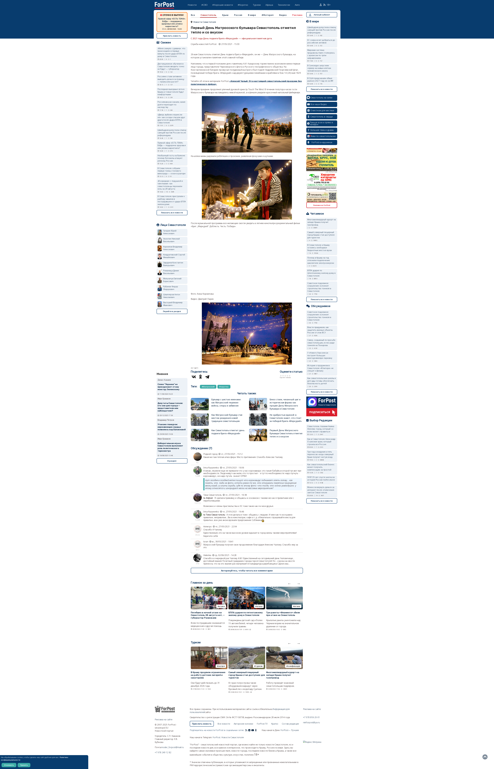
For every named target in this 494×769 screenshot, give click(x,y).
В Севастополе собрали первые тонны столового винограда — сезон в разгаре (172, 171)
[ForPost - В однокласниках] (256, 730)
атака (222, 606)
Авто (297, 4)
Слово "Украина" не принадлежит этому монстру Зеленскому (168, 387)
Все (193, 15)
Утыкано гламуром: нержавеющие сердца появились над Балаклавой (172, 427)
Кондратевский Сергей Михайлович (174, 256)
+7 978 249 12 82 (163, 752)
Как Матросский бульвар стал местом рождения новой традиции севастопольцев (226, 417)
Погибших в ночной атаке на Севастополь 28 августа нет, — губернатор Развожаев (208, 615)
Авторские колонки (243, 723)
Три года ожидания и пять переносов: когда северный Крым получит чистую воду (320, 454)
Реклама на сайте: (312, 709)
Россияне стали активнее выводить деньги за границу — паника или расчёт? (171, 79)
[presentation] (289, 583)
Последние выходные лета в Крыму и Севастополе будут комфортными (171, 92)
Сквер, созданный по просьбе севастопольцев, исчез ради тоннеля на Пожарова (321, 343)
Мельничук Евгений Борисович (172, 279)
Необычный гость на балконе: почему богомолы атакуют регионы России (172, 158)
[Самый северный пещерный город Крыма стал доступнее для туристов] (246, 648)
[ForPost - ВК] (249, 730)
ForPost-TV (262, 723)
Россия (238, 15)
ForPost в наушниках (321, 142)
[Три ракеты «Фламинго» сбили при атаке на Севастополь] (284, 588)
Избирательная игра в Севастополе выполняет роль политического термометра (170, 447)
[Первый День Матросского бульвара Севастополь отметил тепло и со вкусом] (258, 430)
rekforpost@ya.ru (311, 722)
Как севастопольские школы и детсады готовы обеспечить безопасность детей (321, 381)
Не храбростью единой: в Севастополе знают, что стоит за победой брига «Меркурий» (286, 417)
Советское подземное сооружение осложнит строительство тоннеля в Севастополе (319, 287)
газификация (294, 666)
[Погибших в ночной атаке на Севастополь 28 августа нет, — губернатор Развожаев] (209, 588)
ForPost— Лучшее (290, 730)
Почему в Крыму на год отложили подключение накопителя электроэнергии (320, 260)
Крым (225, 15)
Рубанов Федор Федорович (170, 287)
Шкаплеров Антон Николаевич (171, 295)
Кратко (274, 723)
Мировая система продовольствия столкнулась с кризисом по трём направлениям (321, 54)
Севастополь (208, 15)
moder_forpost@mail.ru (172, 747)
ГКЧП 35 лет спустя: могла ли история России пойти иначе (321, 478)
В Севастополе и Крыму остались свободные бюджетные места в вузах (319, 247)
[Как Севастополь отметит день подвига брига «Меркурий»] (200, 430)
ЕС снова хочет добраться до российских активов (321, 41)
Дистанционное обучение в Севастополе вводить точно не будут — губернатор (171, 66)
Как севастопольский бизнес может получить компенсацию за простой (321, 467)
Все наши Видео (318, 104)
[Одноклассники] (200, 377)
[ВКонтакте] (194, 377)
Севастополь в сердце (321, 116)
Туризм (257, 4)
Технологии (284, 4)
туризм (258, 666)
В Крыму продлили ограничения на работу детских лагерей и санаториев (208, 675)
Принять (24, 765)
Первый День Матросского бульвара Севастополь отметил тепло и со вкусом (286, 433)
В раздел (171, 461)
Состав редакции (290, 723)
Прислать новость (172, 36)
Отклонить (9, 765)
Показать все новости (172, 212)
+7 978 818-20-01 (311, 717)
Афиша (269, 4)
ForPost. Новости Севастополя (228, 737)
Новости (192, 4)
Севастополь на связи (321, 97)
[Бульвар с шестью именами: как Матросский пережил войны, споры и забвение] (200, 399)
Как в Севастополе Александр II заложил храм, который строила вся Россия (321, 442)
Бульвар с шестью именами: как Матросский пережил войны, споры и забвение (226, 402)
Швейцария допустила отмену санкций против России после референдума (172, 133)
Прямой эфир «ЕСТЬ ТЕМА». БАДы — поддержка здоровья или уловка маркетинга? (172, 23)
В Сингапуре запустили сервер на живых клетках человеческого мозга (319, 68)
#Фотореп (268, 15)
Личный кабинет (322, 15)
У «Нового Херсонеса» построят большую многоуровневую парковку (319, 355)
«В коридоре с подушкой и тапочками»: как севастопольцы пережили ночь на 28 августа (170, 185)
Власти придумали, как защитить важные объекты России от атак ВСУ (320, 330)
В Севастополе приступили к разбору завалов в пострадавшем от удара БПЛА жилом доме (172, 200)
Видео (283, 15)
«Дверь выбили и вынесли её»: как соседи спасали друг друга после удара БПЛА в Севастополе (171, 118)
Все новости (224, 723)
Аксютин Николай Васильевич (171, 240)
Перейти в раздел (172, 311)
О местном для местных (322, 110)
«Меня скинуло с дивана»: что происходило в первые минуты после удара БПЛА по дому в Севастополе (171, 52)
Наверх (485, 757)
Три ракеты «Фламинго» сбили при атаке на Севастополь (283, 614)
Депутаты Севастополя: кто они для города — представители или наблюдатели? (170, 407)
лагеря (221, 666)
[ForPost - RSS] (246, 730)
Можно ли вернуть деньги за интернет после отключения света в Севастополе (320, 490)
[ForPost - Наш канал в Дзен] (257, 730)
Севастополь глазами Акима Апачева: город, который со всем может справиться (320, 429)
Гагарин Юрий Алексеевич (170, 232)
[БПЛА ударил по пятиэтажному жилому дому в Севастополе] (246, 588)
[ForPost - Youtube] (252, 730)
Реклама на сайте (164, 719)
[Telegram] (207, 377)
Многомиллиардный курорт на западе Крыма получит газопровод (282, 675)
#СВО (204, 4)
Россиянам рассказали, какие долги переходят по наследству (172, 104)
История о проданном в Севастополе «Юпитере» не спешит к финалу (320, 368)
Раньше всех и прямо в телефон (321, 123)
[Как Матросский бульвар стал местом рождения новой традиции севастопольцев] (200, 414)
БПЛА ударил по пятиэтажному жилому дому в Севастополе (245, 614)
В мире (252, 15)
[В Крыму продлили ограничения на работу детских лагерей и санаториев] (209, 648)
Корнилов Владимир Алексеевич (172, 248)
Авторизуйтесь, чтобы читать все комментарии (247, 570)
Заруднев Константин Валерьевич (173, 264)
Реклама (297, 15)
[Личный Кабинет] (321, 4)
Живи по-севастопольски (323, 136)
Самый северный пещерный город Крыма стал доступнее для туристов (246, 675)
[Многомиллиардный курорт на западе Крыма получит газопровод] (284, 648)
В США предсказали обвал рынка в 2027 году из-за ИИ (320, 79)
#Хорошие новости (222, 4)
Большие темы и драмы (322, 130)
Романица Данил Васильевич (171, 272)
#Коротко (243, 4)
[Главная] (164, 3)
